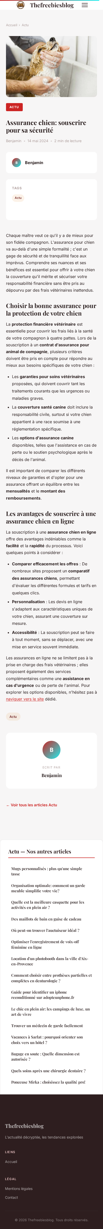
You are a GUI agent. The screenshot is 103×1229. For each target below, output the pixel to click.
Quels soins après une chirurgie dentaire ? (48, 1070)
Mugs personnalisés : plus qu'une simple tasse (46, 871)
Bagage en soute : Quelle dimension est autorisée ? (45, 1056)
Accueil (11, 25)
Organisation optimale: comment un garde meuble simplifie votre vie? (48, 888)
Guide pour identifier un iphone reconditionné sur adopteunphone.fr (42, 995)
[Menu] (85, 5)
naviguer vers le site (25, 698)
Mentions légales (18, 1188)
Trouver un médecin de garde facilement (47, 1025)
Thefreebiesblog (52, 5)
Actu (25, 25)
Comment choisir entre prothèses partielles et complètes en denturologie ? (51, 978)
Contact (11, 1197)
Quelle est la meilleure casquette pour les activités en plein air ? (47, 905)
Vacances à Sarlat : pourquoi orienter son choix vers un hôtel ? (47, 1039)
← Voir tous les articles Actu (31, 805)
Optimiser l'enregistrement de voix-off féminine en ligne (45, 944)
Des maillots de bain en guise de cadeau (46, 918)
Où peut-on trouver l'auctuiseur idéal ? (45, 930)
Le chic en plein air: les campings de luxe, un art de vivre (50, 1011)
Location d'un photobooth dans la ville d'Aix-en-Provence (49, 961)
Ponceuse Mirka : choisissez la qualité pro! (48, 1082)
